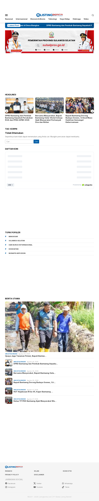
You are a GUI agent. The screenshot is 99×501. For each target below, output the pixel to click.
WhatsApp (69, 483)
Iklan (36, 471)
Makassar (13, 236)
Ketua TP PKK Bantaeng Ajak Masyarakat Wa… (35, 401)
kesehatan (13, 249)
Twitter (39, 483)
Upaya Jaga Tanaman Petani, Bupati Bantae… (25, 356)
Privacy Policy (12, 475)
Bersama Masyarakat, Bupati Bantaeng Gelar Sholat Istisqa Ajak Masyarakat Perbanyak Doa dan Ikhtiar (31, 119)
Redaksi (8, 471)
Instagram (11, 487)
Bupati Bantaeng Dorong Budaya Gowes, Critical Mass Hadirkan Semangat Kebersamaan (61, 119)
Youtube (39, 487)
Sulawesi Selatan (17, 241)
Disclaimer (39, 475)
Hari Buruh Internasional (20, 245)
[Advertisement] (49, 5)
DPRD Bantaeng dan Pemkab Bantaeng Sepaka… (36, 364)
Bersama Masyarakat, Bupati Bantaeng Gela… (35, 373)
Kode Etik (67, 471)
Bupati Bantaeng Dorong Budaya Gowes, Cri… (35, 382)
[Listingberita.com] (49, 15)
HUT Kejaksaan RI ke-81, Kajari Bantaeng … (33, 392)
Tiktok (67, 487)
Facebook (11, 483)
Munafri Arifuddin (17, 253)
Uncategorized (11, 354)
